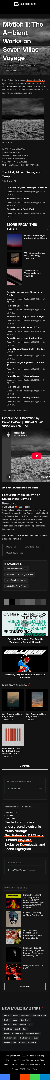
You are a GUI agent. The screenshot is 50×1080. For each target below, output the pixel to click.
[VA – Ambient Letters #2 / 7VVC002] (37, 700)
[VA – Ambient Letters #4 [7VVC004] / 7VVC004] (14, 259)
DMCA (22, 1069)
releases (10, 812)
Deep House (7, 535)
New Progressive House (28, 1038)
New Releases (15, 835)
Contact (15, 1069)
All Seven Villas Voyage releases (20, 574)
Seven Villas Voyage (35, 80)
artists (9, 815)
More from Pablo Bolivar (16, 580)
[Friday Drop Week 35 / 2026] (13, 972)
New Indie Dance (32, 1033)
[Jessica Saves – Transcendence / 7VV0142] (14, 277)
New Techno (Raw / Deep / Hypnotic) (17, 1024)
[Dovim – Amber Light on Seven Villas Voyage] (14, 242)
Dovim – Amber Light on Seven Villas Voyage (35, 236)
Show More (25, 987)
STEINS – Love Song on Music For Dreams (33, 913)
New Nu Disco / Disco (27, 1042)
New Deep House (10, 1020)
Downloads (29, 844)
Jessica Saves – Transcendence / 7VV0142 (32, 273)
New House (25, 1020)
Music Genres (32, 1069)
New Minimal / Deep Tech (13, 1033)
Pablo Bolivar (8, 507)
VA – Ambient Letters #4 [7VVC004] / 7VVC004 (34, 256)
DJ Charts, (36, 835)
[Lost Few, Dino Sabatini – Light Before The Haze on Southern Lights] (13, 936)
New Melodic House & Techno (14, 1029)
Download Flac (32, 547)
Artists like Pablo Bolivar (16, 586)
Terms (44, 1065)
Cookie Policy (34, 1065)
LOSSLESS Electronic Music (26, 535)
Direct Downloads (14, 553)
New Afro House (9, 1042)
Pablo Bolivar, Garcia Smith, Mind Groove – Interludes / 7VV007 (12, 751)
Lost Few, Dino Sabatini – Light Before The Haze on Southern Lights (32, 934)
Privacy (23, 1065)
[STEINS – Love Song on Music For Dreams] (13, 919)
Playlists (24, 840)
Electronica (12, 86)
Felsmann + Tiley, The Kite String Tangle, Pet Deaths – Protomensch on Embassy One (33, 952)
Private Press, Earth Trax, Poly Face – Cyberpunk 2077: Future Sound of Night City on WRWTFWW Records (33, 901)
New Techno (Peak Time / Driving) (16, 1015)
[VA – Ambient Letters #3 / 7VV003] (13, 700)
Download (11, 547)
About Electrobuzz (11, 1065)
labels (9, 818)
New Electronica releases (17, 569)
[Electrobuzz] (25, 4)
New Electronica (9, 1038)
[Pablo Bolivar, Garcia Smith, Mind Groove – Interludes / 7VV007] (13, 735)
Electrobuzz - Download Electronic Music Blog (25, 1060)
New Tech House (39, 1015)
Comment (25, 766)
